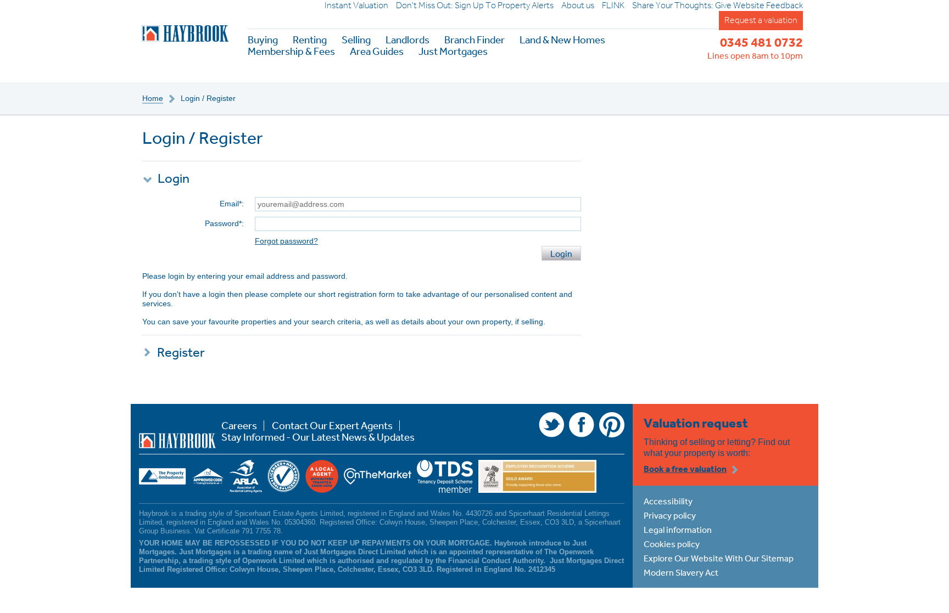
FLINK (613, 5)
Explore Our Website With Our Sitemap (719, 558)
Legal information (678, 529)
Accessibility (668, 501)
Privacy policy (670, 515)
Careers (239, 425)
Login (561, 253)
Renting (310, 40)
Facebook (581, 424)
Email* (231, 203)
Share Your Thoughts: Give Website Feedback (717, 5)
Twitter (551, 424)
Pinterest (611, 424)
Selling (356, 40)
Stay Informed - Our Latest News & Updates (318, 437)
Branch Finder (474, 40)
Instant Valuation (356, 5)
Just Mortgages (453, 51)
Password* (223, 223)
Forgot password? (286, 241)
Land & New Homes (562, 40)
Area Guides (377, 51)
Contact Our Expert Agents (332, 425)
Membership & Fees (291, 51)
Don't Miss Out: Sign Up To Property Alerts (475, 5)
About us (577, 5)
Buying (263, 40)
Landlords (407, 40)
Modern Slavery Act (681, 572)
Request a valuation (760, 20)
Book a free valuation (685, 468)
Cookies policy (672, 543)
